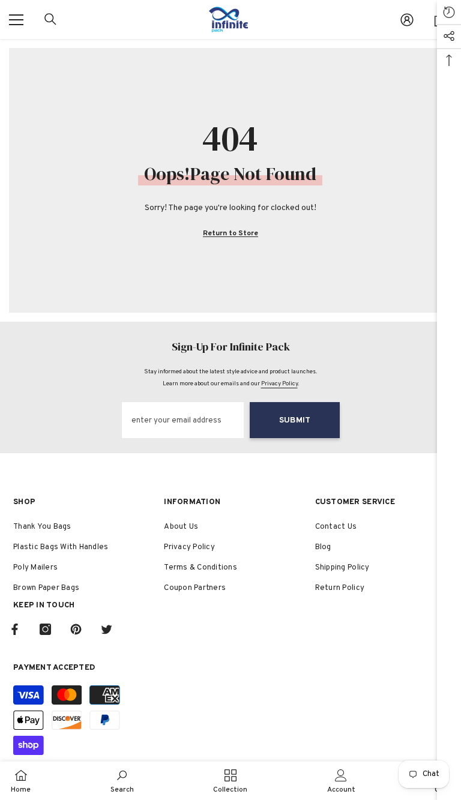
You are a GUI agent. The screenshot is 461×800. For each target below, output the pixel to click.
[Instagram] (45, 629)
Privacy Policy (279, 384)
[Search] (50, 19)
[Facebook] (14, 629)
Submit (294, 420)
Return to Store (230, 233)
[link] (122, 781)
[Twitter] (106, 629)
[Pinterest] (76, 629)
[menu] (16, 20)
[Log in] (407, 20)
